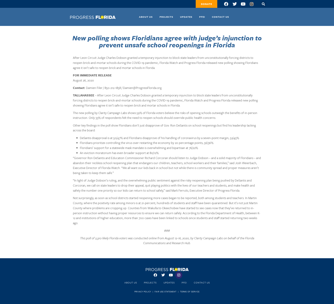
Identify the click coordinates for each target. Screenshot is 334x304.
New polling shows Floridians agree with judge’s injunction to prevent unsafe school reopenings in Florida (167, 41)
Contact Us (220, 17)
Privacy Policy (142, 291)
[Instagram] (252, 4)
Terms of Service (190, 291)
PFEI (202, 17)
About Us (146, 17)
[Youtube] (243, 4)
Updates (186, 17)
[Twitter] (235, 4)
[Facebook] (226, 4)
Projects (166, 17)
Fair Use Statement (166, 291)
